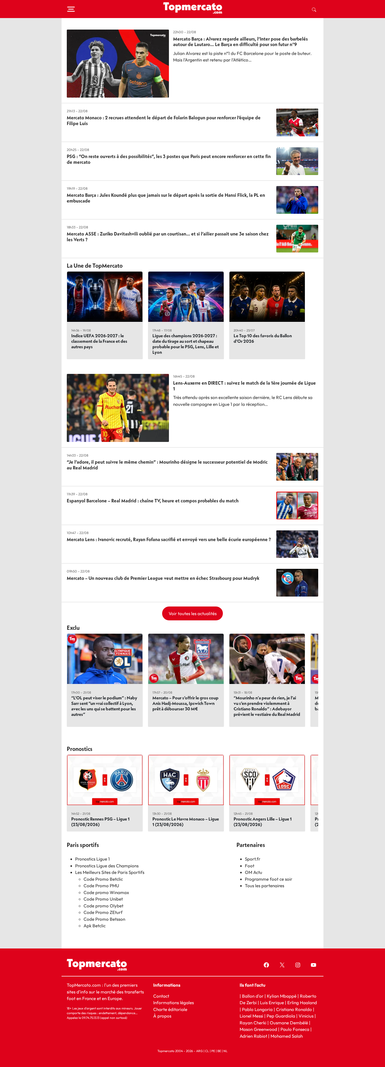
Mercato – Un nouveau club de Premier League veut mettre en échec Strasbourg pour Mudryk (163, 578)
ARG (199, 1051)
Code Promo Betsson (104, 919)
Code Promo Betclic (103, 879)
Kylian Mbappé (281, 995)
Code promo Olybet (103, 905)
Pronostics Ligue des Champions (107, 865)
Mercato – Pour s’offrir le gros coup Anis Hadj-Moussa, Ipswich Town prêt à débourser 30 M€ (185, 703)
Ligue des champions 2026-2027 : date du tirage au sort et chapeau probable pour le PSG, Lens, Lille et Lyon (185, 344)
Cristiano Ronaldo (294, 1009)
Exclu (73, 627)
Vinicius (306, 1016)
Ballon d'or (252, 995)
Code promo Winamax (106, 892)
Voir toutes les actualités (193, 613)
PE (213, 1051)
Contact (161, 995)
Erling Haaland (302, 1002)
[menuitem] (314, 9)
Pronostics (79, 748)
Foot (249, 865)
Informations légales (173, 1002)
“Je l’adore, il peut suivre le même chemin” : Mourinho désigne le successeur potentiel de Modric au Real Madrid (167, 465)
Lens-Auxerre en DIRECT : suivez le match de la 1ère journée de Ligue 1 (244, 386)
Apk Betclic (95, 925)
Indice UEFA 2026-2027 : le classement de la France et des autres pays (99, 341)
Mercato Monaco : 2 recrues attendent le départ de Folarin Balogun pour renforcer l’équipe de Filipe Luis (164, 120)
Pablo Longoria (257, 1009)
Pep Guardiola (281, 1016)
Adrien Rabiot (253, 1035)
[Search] (314, 9)
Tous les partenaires (264, 885)
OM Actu (253, 872)
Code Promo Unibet (103, 899)
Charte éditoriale (170, 1009)
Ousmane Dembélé (289, 1022)
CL (207, 1051)
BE (219, 1051)
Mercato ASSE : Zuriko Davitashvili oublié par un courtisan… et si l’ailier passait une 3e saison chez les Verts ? (168, 237)
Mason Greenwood (259, 1029)
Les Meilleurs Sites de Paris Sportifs (109, 872)
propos (163, 1016)
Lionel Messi (251, 1016)
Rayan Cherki (253, 1022)
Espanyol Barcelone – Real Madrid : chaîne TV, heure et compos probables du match (153, 501)
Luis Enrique (272, 1002)
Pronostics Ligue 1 (92, 859)
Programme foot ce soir (268, 879)
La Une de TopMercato (95, 265)
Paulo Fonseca (294, 1029)
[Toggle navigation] (71, 9)
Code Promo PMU (101, 885)
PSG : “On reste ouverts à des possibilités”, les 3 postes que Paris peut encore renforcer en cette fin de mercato (169, 159)
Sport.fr (252, 859)
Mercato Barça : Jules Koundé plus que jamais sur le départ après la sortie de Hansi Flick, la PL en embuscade (166, 198)
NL (225, 1051)
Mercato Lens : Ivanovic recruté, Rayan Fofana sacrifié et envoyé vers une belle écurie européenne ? (169, 539)
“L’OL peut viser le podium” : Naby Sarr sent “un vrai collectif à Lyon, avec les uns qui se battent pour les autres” (104, 706)
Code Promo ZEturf (103, 912)
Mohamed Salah (287, 1035)
